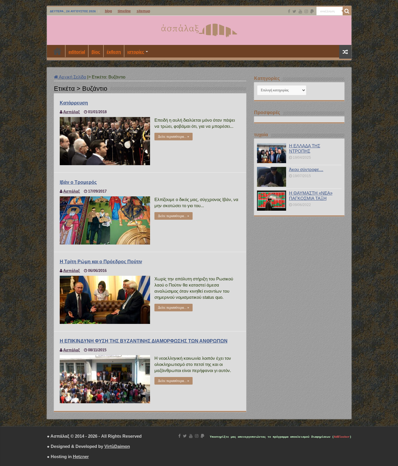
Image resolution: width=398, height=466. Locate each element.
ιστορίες (135, 51)
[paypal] (312, 11)
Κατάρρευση (74, 102)
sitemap (143, 11)
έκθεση (114, 51)
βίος (95, 51)
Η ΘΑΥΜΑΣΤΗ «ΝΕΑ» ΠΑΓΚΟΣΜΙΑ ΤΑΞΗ (310, 196)
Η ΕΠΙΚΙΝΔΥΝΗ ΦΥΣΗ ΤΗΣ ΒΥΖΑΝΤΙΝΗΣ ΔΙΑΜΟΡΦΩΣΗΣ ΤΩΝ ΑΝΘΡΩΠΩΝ (144, 340)
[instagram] (306, 11)
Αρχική (57, 51)
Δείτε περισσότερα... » (173, 137)
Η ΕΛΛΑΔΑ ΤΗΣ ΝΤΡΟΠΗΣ (304, 148)
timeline (124, 11)
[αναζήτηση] (347, 11)
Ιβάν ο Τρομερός (78, 182)
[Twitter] (294, 11)
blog (108, 11)
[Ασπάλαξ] (199, 29)
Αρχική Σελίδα (72, 76)
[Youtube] (300, 11)
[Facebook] (289, 11)
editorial (76, 51)
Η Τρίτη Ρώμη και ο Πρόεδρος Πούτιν (101, 261)
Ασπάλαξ (71, 112)
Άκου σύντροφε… (306, 169)
